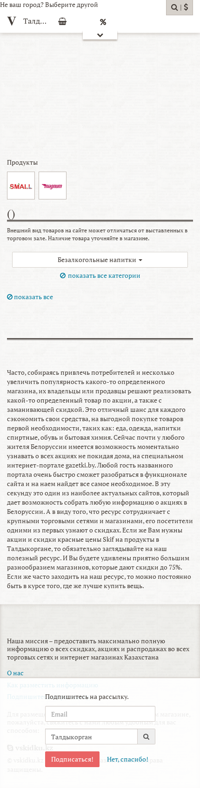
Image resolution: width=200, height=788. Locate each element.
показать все (33, 296)
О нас (15, 672)
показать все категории (104, 275)
